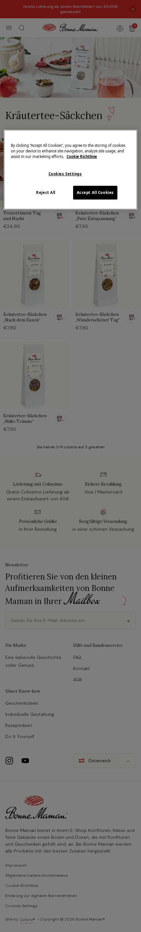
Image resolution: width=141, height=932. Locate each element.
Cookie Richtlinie (82, 156)
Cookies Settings (65, 173)
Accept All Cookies (95, 192)
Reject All (45, 192)
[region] (71, 169)
